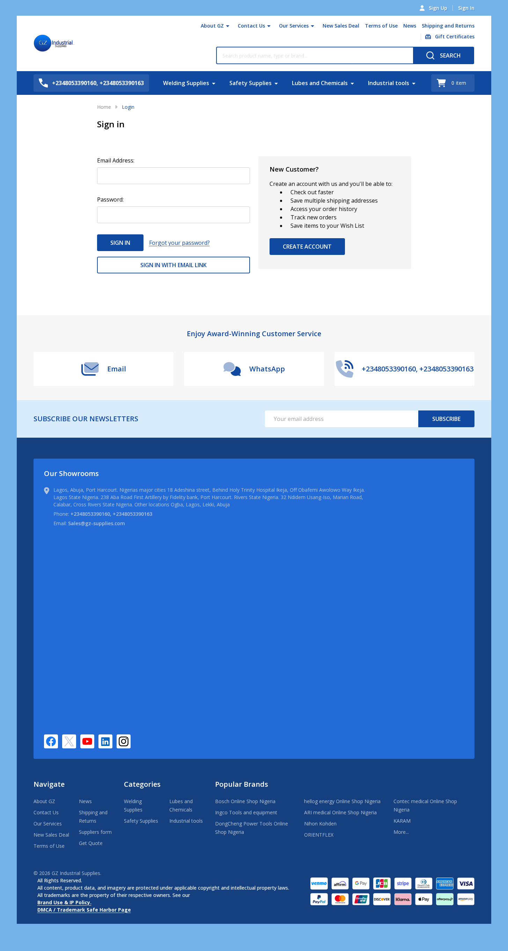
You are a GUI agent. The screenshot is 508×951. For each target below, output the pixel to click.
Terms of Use (381, 25)
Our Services (294, 25)
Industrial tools (388, 83)
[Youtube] (87, 741)
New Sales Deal (341, 25)
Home (104, 107)
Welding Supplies (186, 83)
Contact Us (251, 25)
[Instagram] (124, 741)
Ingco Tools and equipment (246, 812)
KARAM (402, 820)
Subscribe (446, 419)
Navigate (49, 784)
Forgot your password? (179, 243)
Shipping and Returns (448, 25)
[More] (227, 26)
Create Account (307, 246)
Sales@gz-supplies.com (96, 523)
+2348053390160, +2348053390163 (111, 514)
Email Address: (115, 160)
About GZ (212, 25)
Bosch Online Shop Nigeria (245, 801)
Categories (142, 784)
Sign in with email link (173, 265)
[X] (69, 741)
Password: (110, 199)
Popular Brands (241, 784)
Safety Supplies (250, 83)
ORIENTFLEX (318, 834)
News (409, 25)
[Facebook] (51, 741)
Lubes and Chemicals (320, 83)
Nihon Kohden (320, 823)
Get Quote (91, 843)
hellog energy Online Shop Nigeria (342, 801)
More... (401, 832)
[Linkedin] (105, 741)
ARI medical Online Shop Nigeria (340, 812)
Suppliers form (95, 832)
